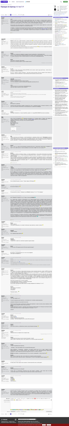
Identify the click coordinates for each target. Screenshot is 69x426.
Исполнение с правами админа (59, 159)
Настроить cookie (27, 422)
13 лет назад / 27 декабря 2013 (16, 66)
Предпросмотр (23, 411)
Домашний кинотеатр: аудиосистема (6, 4)
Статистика (36, 421)
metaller (13, 219)
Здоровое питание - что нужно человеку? (61, 22)
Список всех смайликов (7, 400)
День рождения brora (58, 41)
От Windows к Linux (57, 42)
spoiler (28, 398)
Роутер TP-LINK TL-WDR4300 (59, 21)
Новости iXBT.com (56, 88)
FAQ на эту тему (44, 28)
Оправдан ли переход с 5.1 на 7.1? (12, 7)
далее (23, 14)
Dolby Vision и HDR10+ (58, 43)
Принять (44, 424)
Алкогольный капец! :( (58, 18)
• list (37, 398)
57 (18, 14)
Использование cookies (21, 422)
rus (49, 398)
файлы (17, 399)
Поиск (32, 421)
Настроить (48, 424)
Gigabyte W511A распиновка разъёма (60, 86)
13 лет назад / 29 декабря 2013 (16, 134)
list (39, 398)
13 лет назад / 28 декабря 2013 (16, 101)
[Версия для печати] (48, 15)
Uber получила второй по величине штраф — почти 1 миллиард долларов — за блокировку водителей (61, 113)
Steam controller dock (58, 85)
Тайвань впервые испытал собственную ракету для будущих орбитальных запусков (61, 115)
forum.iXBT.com (37, 423)
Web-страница (3, 338)
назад (6, 14)
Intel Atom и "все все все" (58, 39)
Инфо (48, 17)
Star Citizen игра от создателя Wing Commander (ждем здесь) (60, 28)
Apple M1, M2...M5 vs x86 (58, 40)
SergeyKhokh (13, 162)
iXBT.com (20, 423)
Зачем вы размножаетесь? (59, 34)
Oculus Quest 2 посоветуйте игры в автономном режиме (60, 82)
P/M (16, 162)
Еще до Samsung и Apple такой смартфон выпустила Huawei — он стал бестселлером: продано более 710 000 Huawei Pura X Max (61, 91)
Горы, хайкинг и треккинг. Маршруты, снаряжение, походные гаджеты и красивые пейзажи (61, 80)
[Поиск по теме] (50, 15)
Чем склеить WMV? (57, 162)
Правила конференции (27, 421)
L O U (12, 32)
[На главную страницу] (4, 2)
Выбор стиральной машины (59, 24)
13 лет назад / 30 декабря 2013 (16, 221)
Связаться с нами (20, 421)
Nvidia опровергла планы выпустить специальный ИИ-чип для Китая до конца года (61, 110)
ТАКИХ (33, 119)
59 (21, 14)
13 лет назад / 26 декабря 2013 (16, 17)
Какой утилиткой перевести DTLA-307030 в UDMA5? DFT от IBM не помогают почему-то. (61, 153)
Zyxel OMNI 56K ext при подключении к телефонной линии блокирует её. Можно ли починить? (61, 164)
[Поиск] (61, 2)
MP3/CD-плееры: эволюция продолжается (61, 149)
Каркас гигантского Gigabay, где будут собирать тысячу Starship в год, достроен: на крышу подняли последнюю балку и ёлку (61, 96)
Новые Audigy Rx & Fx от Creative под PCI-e (61, 19)
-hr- (47, 398)
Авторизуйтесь (13, 411)
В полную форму (49, 411)
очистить (20, 399)
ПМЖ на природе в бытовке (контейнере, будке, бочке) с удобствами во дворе (61, 26)
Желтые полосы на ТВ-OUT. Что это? (60, 151)
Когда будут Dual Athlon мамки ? (59, 158)
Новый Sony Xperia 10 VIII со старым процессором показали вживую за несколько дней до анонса (61, 93)
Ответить (50, 17)
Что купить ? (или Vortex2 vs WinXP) (60, 155)
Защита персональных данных (35, 422)
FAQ (33, 421)
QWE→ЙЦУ (12, 399)
